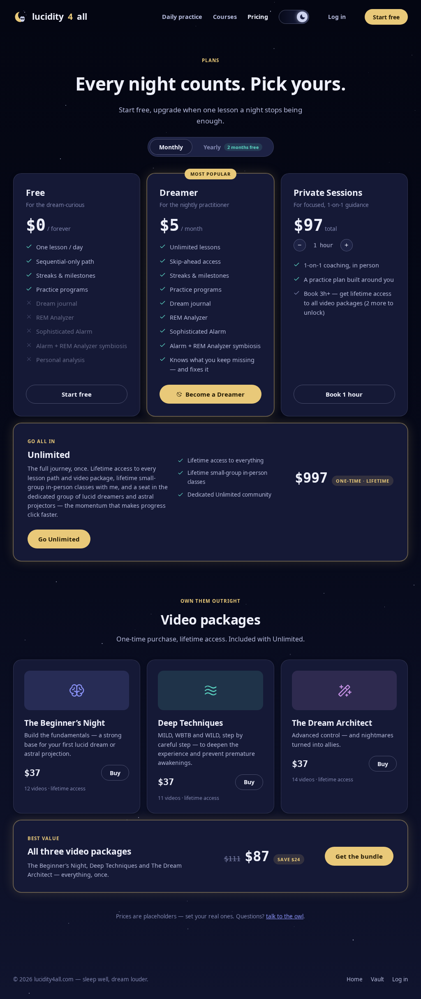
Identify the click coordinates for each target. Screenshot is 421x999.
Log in (337, 17)
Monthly (171, 147)
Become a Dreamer (215, 394)
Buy (115, 773)
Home (355, 979)
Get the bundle (359, 856)
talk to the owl (284, 916)
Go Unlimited (59, 539)
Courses (225, 16)
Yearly (231, 147)
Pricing (258, 16)
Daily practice (182, 16)
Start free (386, 17)
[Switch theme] (294, 17)
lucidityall (59, 16)
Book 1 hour (344, 394)
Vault (377, 979)
